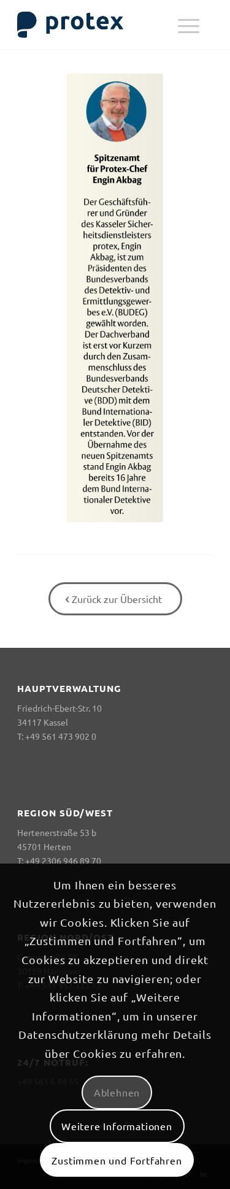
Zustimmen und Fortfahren (117, 1160)
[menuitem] (188, 24)
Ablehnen (117, 1092)
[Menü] (188, 24)
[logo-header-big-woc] (95, 24)
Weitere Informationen (116, 1126)
